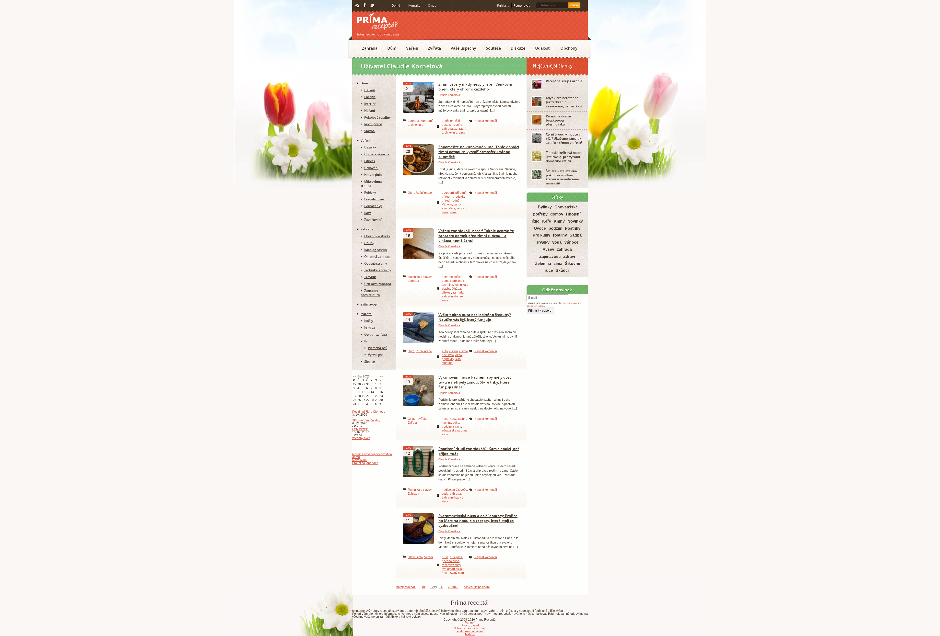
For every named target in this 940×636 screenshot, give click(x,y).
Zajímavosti (369, 304)
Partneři (470, 622)
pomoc (446, 281)
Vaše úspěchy (463, 48)
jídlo (536, 221)
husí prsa (456, 557)
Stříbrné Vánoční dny (366, 420)
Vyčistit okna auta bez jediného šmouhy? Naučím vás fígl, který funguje (474, 317)
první (399, 587)
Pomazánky (373, 206)
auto (445, 351)
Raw (367, 213)
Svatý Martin (458, 573)
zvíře (445, 434)
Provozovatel (470, 625)
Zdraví (569, 256)
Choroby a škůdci (377, 236)
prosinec (458, 281)
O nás (432, 5)
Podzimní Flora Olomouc (368, 411)
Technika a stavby (419, 277)
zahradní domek (452, 296)
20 (449, 587)
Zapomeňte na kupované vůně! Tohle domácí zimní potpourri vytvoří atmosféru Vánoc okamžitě (478, 151)
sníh (458, 124)
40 (456, 587)
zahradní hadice (452, 497)
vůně (453, 212)
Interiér (370, 104)
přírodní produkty (453, 196)
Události (543, 48)
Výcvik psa (376, 354)
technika (447, 284)
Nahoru (470, 634)
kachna (462, 418)
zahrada (447, 128)
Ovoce (540, 228)
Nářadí (369, 110)
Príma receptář (377, 21)
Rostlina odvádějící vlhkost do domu (372, 456)
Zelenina (543, 263)
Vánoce (447, 204)
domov (556, 214)
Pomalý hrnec (374, 199)
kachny (446, 422)
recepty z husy (451, 565)
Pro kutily (541, 235)
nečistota (448, 355)
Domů (396, 5)
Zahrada (369, 48)
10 (423, 587)
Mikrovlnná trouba (371, 183)
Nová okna (359, 460)
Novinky (575, 221)
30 (453, 587)
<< (354, 376)
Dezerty (370, 147)
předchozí (409, 587)
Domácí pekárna (376, 154)
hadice (446, 489)
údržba (456, 288)
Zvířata (434, 48)
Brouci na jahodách (365, 463)
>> (381, 376)
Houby (369, 243)
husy (453, 418)
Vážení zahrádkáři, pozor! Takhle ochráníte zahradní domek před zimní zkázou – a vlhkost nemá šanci (476, 235)
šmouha (447, 363)
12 (432, 587)
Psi (366, 341)
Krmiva (369, 327)
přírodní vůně (450, 200)
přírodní (460, 192)
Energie (370, 97)
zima (462, 132)
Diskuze (518, 48)
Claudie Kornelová (449, 94)
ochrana (447, 277)
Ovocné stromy (375, 263)
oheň (445, 121)
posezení (448, 124)
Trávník (370, 277)
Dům (391, 48)
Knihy (559, 221)
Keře (546, 221)
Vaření (412, 48)
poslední (484, 587)
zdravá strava (451, 430)
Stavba (369, 131)
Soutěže (493, 48)
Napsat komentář (485, 121)
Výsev (548, 249)
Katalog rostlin (375, 250)
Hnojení (573, 214)
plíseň (458, 277)
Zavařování (373, 219)
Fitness (369, 161)
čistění (453, 351)
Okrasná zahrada (377, 256)
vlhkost (446, 292)
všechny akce (361, 438)
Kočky (368, 320)
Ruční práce (424, 192)
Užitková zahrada (377, 284)
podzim (447, 426)
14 (441, 587)
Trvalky (543, 242)
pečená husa (450, 561)
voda (445, 493)
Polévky (370, 192)
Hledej (574, 5)
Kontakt (414, 5)
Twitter (372, 5)
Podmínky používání (470, 631)
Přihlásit (503, 5)
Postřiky (572, 228)
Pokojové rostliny (377, 117)
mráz (455, 489)
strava (457, 426)
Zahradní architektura (370, 292)
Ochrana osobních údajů (470, 628)
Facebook (365, 5)
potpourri (448, 192)
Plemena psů (377, 348)
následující (471, 587)
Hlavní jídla (415, 557)
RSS (357, 5)
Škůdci (562, 270)
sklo (458, 359)
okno (458, 355)
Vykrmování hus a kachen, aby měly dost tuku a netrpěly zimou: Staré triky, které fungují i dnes (474, 382)
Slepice (369, 361)
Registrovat (522, 5)
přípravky (448, 359)
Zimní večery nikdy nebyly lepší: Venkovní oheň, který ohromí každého (475, 86)
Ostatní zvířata (417, 418)
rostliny (560, 235)
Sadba (576, 235)
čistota (463, 351)
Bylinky (545, 207)
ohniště (455, 121)
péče (456, 422)
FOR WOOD (360, 429)
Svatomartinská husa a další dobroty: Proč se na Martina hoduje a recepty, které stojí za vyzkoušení (477, 520)
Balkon (369, 90)
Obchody (568, 48)
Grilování (371, 168)
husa (445, 418)
